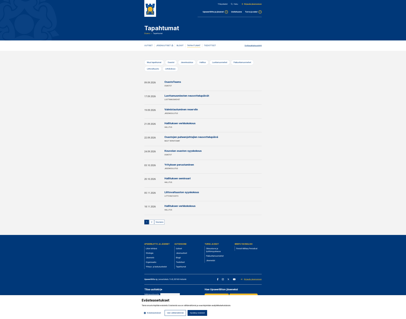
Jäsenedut (210, 260)
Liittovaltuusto (153, 69)
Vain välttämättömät (175, 313)
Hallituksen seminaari (177, 178)
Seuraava (159, 222)
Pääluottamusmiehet (242, 62)
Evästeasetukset (154, 313)
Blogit (178, 257)
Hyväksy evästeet (197, 313)
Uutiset (179, 248)
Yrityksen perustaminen (179, 164)
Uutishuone (236, 12)
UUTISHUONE (180, 244)
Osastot (171, 62)
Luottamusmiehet (219, 62)
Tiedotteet (180, 262)
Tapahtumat (181, 267)
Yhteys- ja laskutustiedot (156, 267)
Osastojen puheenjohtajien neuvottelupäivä (191, 137)
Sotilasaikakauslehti (253, 45)
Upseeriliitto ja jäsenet (213, 12)
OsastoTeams (172, 81)
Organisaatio (151, 262)
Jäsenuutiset (181, 253)
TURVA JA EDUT (212, 244)
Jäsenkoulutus (187, 62)
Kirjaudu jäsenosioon (253, 4)
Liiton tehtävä (151, 248)
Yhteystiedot (223, 4)
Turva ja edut (251, 12)
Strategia (149, 253)
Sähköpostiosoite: (151, 294)
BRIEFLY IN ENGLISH (243, 244)
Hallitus (203, 62)
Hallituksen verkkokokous (179, 123)
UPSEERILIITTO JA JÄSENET (157, 244)
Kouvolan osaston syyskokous (183, 150)
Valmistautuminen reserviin (181, 109)
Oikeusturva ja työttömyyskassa (213, 249)
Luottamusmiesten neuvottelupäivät (186, 95)
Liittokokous (170, 69)
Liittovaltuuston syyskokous (181, 192)
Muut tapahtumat (154, 62)
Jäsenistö (150, 257)
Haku (236, 4)
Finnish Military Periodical (246, 248)
